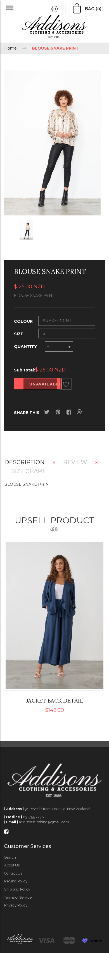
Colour (23, 321)
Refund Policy (15, 881)
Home (10, 48)
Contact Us (13, 873)
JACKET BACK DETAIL (54, 700)
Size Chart (28, 471)
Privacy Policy (15, 905)
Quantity (25, 346)
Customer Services (27, 846)
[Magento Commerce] (54, 27)
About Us (12, 865)
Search (10, 857)
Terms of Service (18, 897)
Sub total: (24, 370)
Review (75, 462)
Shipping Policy (17, 889)
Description (24, 462)
